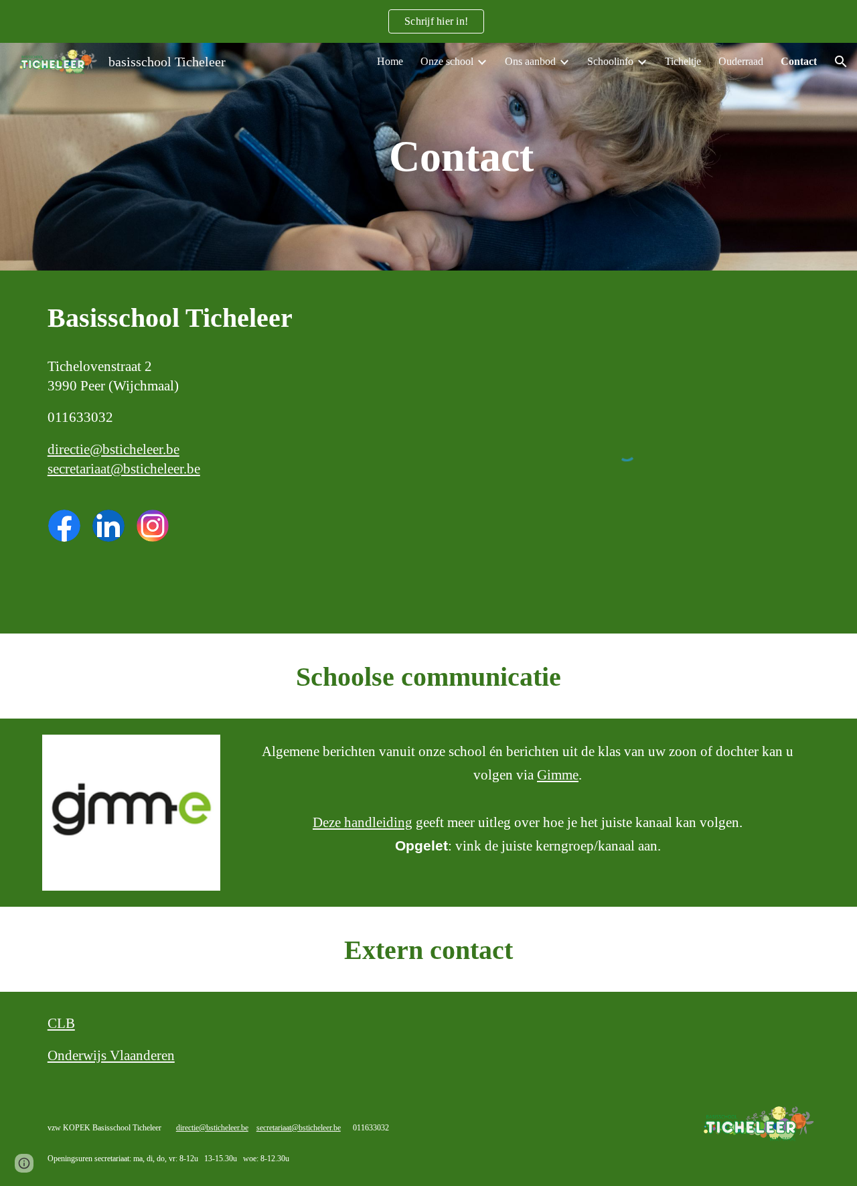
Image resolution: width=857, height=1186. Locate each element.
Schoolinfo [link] (610, 61)
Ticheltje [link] (683, 61)
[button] (841, 62)
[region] (428, 21)
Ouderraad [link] (740, 61)
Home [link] (390, 61)
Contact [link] (799, 61)
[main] (461, 157)
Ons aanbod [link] (530, 61)
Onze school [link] (446, 61)
